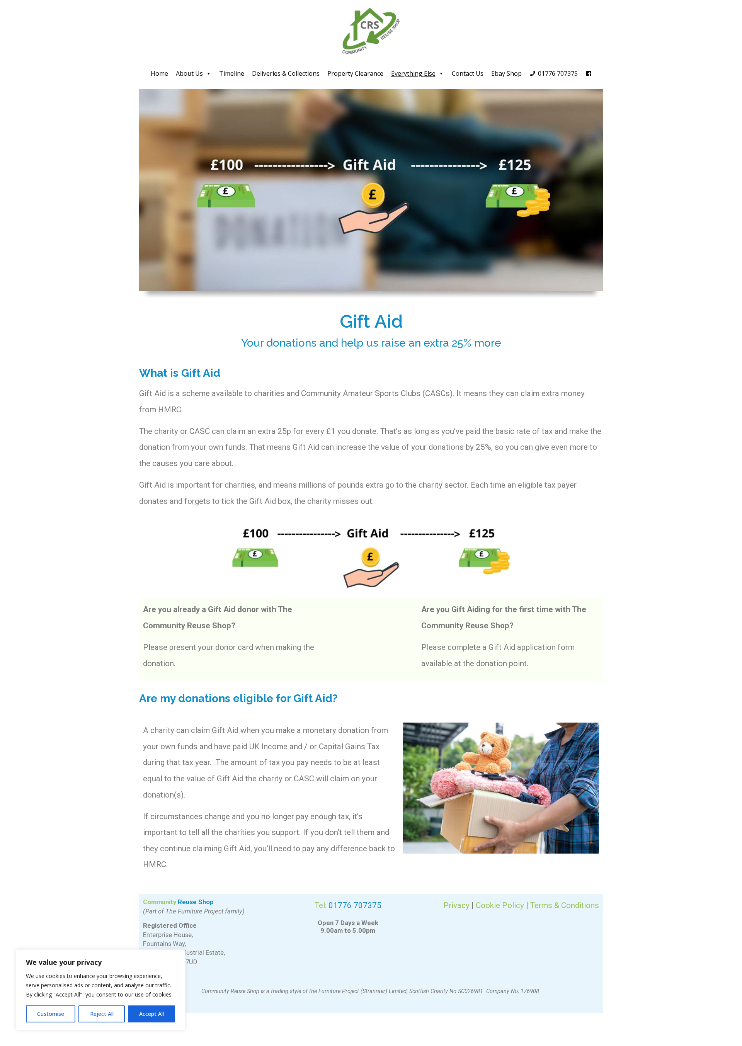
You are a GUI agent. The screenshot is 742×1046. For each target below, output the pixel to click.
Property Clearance (355, 73)
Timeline (231, 73)
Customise (50, 1013)
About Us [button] (189, 73)
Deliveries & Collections (286, 73)
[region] (100, 990)
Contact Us (467, 73)
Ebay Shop (506, 73)
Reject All (102, 1013)
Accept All (151, 1013)
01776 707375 (558, 73)
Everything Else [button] (413, 73)
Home (159, 73)
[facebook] (589, 73)
